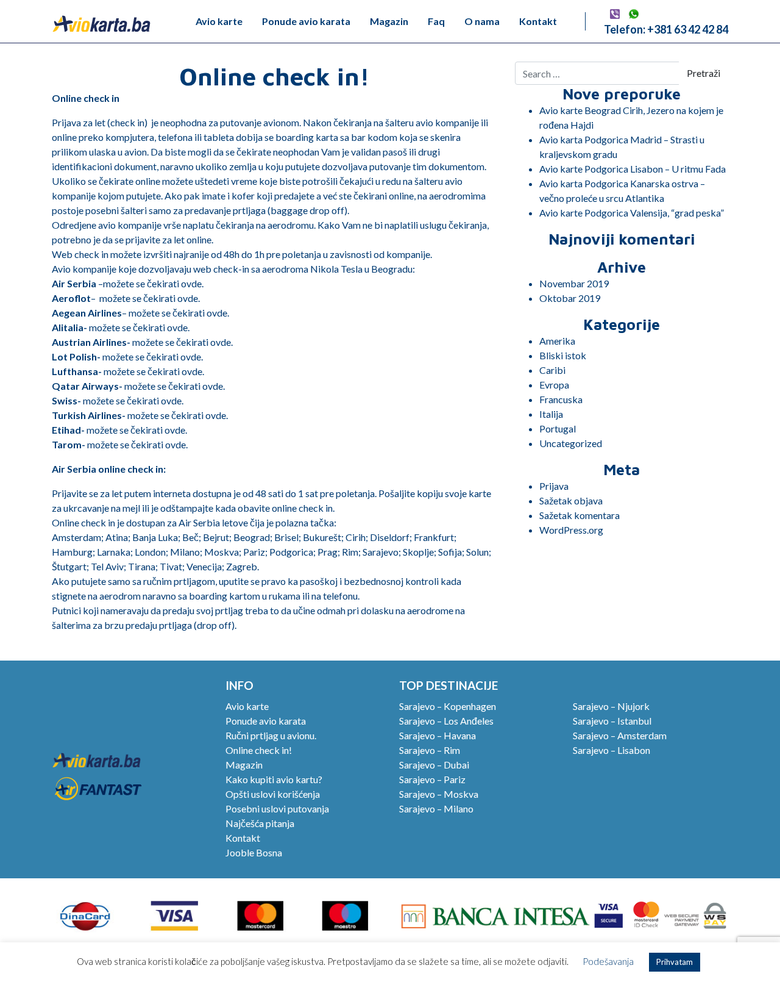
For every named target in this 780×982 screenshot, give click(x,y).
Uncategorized (570, 443)
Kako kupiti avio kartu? (273, 779)
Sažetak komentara (579, 515)
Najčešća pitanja (259, 823)
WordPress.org (571, 530)
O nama (482, 21)
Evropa (554, 384)
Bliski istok (562, 355)
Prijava (554, 486)
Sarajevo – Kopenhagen (447, 706)
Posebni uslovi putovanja (277, 808)
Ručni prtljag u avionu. (270, 735)
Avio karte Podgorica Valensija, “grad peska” (631, 212)
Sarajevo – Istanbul (612, 720)
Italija (551, 414)
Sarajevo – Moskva (438, 794)
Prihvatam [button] (674, 962)
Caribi (552, 370)
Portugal (557, 428)
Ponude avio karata (306, 21)
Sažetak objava (571, 500)
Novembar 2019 (574, 283)
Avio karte (219, 21)
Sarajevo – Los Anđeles (446, 720)
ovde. (176, 444)
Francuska (561, 399)
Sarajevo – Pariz (432, 779)
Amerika (557, 340)
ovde (191, 283)
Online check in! (258, 750)
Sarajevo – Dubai (434, 764)
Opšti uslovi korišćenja (272, 794)
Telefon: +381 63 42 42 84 (666, 29)
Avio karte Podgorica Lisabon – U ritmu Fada (632, 168)
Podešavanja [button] (608, 961)
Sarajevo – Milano (436, 808)
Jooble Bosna (253, 852)
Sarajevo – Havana (437, 735)
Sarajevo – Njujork (611, 706)
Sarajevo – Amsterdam (620, 735)
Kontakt (538, 21)
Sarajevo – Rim (429, 750)
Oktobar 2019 (569, 298)
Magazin (389, 21)
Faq (436, 21)
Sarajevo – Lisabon (611, 750)
